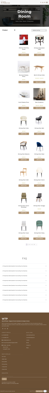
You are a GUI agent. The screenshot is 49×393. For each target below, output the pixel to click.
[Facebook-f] (3, 329)
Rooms (24, 21)
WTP (5, 318)
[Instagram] (7, 329)
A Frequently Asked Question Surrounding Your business (15, 266)
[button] (47, 2)
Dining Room (30, 21)
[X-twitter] (5, 329)
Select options (39, 82)
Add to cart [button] (24, 54)
